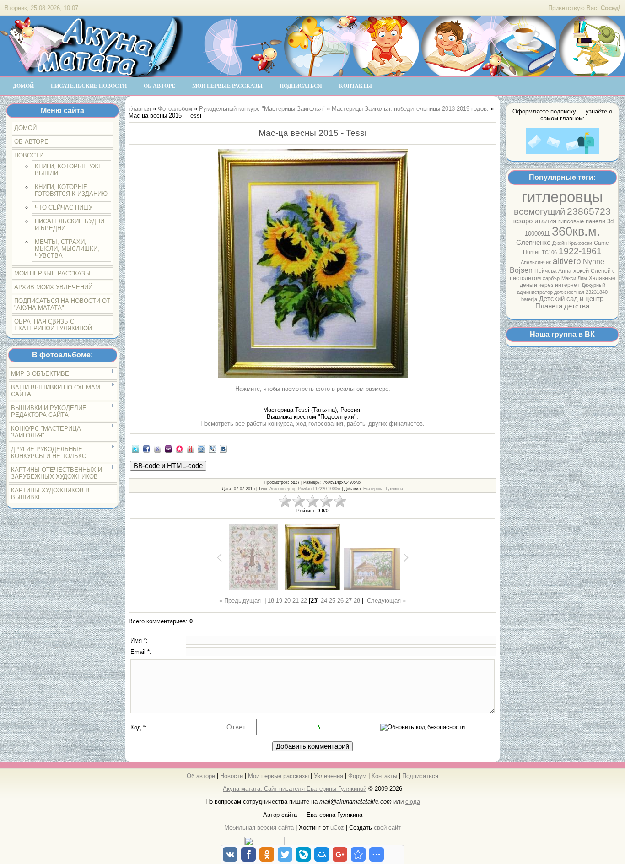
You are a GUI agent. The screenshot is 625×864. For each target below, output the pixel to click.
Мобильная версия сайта (259, 827)
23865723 (589, 211)
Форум (357, 775)
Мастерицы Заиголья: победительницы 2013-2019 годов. (410, 108)
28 (357, 600)
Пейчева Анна (552, 271)
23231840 (597, 292)
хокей (581, 270)
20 (287, 600)
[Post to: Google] (157, 448)
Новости (231, 775)
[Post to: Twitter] (135, 448)
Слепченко (533, 242)
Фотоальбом (175, 108)
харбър (551, 278)
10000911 (537, 233)
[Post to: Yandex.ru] (190, 448)
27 (348, 600)
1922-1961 (580, 251)
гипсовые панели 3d (586, 221)
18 (271, 600)
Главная (140, 108)
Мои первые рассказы (278, 775)
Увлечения (328, 775)
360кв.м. (576, 231)
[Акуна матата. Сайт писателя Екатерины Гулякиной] (91, 73)
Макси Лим (574, 278)
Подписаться (420, 775)
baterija (529, 299)
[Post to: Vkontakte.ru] (223, 448)
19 (279, 600)
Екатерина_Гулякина (383, 488)
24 (324, 600)
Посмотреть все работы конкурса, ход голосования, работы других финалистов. (312, 423)
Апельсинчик (536, 262)
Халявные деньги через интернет (567, 281)
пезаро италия (533, 221)
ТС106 (549, 252)
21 (295, 600)
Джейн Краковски (572, 243)
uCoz (337, 827)
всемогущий (539, 211)
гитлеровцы (562, 197)
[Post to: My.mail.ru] (201, 448)
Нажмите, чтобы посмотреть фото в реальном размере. (312, 388)
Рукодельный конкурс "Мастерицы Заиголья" (262, 108)
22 (304, 600)
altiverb (567, 261)
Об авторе (201, 775)
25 (332, 600)
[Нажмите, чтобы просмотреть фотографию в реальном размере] (312, 264)
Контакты (384, 775)
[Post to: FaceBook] (146, 448)
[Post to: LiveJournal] (212, 448)
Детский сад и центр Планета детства (569, 302)
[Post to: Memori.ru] (179, 448)
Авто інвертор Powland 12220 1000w (304, 488)
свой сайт (387, 827)
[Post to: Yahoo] (168, 448)
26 (340, 600)
